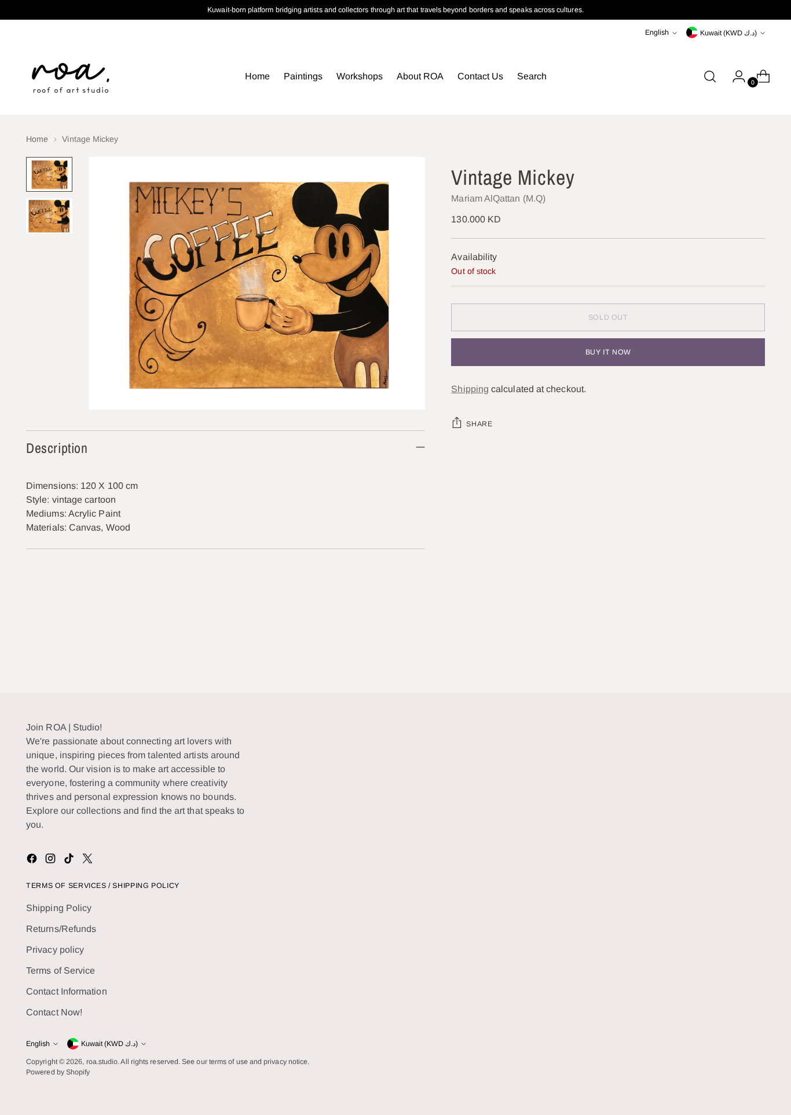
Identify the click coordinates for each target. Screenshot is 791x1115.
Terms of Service (60, 970)
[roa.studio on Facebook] (33, 860)
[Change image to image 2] (49, 216)
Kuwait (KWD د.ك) (728, 33)
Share (479, 424)
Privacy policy (55, 950)
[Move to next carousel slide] (755, 652)
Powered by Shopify (58, 1072)
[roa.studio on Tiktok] (70, 860)
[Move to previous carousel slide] (728, 653)
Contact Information (66, 991)
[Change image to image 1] (49, 174)
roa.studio (102, 1062)
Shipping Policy (58, 908)
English (657, 32)
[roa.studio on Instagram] (51, 860)
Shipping (470, 389)
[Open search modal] (710, 76)
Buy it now (608, 352)
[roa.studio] (69, 76)
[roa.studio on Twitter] (89, 860)
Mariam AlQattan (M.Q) (498, 198)
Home (37, 139)
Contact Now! (54, 1012)
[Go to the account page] (734, 76)
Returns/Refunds (61, 929)
